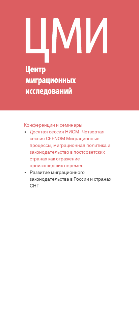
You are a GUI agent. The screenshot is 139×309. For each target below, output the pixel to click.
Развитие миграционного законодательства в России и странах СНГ (70, 179)
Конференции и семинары (53, 125)
